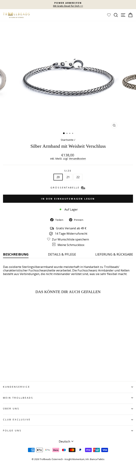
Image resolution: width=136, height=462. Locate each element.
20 (58, 177)
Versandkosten (77, 158)
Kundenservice (16, 386)
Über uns (11, 408)
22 (78, 177)
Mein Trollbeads (18, 397)
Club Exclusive (17, 419)
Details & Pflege (62, 254)
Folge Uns (12, 430)
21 (68, 177)
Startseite (67, 139)
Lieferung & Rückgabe (114, 254)
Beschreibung (16, 254)
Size (68, 170)
